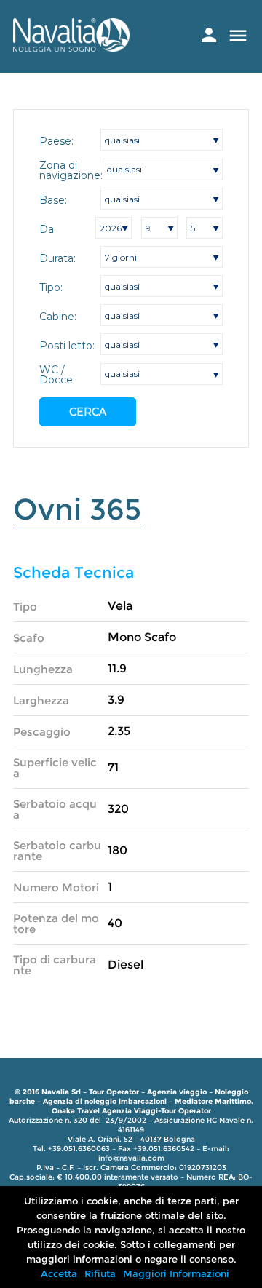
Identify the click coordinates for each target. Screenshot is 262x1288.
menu (238, 36)
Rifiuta (100, 1273)
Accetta (59, 1273)
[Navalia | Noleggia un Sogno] (71, 48)
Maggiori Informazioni (176, 1273)
